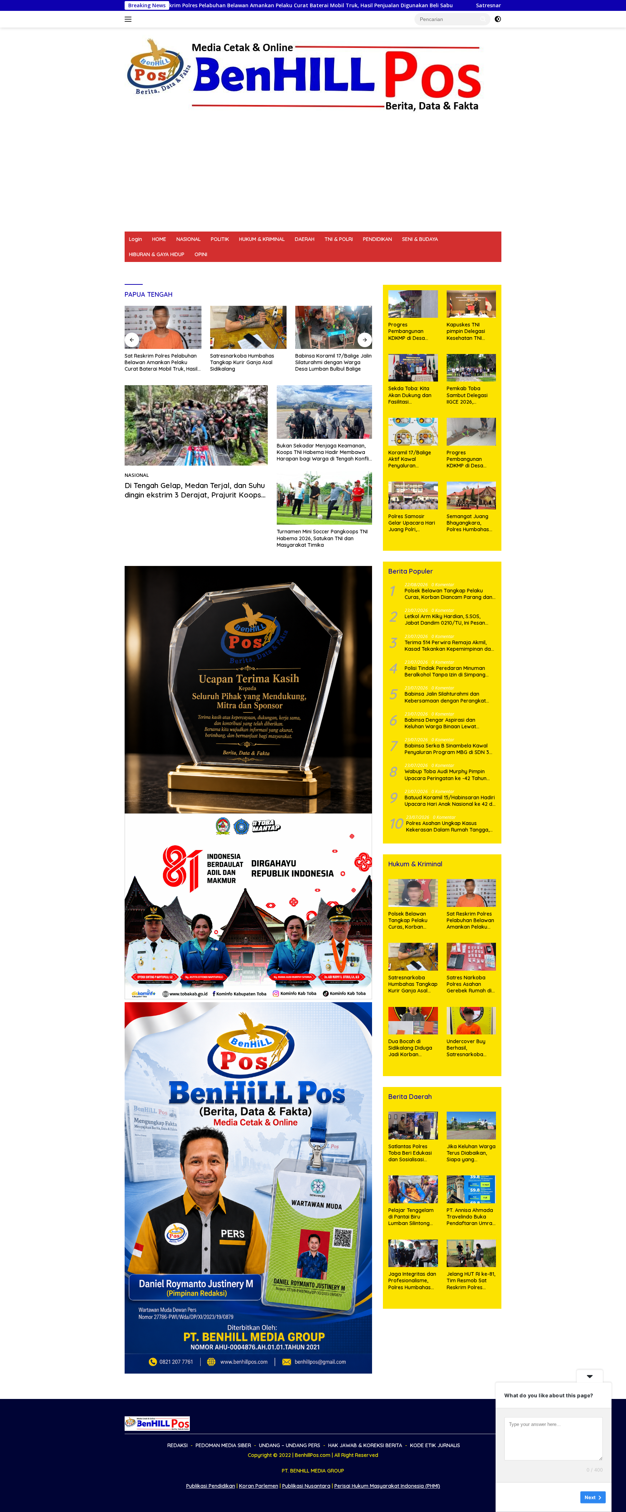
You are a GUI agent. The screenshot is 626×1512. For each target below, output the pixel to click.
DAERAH (304, 239)
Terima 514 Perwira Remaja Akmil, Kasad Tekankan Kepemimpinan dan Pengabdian (449, 645)
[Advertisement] (313, 177)
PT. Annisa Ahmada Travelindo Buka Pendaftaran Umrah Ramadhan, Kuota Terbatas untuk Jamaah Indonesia (471, 1217)
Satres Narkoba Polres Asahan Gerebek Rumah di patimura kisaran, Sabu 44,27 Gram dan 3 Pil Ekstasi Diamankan (469, 984)
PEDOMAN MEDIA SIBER (187, 269)
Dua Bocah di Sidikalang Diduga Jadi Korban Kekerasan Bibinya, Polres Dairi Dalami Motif (411, 1048)
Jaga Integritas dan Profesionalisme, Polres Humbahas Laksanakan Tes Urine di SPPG (412, 1281)
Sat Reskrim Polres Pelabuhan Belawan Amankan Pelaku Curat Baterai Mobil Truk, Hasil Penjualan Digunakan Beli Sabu (179, 5)
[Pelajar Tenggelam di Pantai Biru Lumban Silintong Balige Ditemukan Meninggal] (413, 1189)
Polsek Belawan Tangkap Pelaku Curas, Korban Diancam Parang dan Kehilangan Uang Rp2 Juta (448, 593)
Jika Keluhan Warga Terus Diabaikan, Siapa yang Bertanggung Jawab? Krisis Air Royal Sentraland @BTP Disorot (471, 1153)
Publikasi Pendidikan (210, 1486)
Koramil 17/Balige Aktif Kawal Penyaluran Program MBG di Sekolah (409, 459)
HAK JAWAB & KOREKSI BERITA (333, 269)
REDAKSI (139, 269)
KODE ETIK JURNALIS (405, 269)
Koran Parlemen (258, 1486)
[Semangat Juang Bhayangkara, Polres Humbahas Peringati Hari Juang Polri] (471, 495)
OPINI (201, 254)
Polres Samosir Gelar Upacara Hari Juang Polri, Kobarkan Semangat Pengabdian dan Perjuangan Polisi (411, 523)
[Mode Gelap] (497, 19)
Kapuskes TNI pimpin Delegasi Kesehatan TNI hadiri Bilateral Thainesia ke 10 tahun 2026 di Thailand (466, 331)
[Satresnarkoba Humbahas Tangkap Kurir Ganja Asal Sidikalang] (163, 327)
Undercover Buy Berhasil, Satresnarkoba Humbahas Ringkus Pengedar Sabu (470, 1048)
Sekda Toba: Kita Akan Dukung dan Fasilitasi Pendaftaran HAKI (409, 395)
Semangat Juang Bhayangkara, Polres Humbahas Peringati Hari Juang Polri (471, 523)
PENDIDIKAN (377, 239)
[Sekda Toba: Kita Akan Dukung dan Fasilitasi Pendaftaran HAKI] (413, 368)
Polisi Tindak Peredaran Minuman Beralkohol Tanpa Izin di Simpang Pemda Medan (445, 671)
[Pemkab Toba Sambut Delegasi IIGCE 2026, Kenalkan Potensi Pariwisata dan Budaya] (471, 368)
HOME (159, 239)
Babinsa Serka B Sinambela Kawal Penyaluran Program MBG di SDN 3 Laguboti (447, 748)
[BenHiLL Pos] (305, 74)
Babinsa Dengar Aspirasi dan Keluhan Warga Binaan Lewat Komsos (440, 723)
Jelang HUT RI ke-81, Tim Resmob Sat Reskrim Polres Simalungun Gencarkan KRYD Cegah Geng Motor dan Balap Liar (471, 1281)
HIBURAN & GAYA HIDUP (156, 254)
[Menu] (129, 19)
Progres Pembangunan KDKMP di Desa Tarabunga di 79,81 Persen (470, 459)
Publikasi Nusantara (306, 1486)
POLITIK (220, 239)
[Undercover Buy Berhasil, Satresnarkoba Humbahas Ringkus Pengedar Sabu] (471, 1021)
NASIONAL (188, 239)
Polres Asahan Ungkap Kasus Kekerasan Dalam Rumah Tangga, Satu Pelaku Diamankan (447, 826)
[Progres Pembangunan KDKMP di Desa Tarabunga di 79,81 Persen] (471, 432)
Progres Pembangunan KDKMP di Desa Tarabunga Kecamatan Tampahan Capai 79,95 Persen (409, 331)
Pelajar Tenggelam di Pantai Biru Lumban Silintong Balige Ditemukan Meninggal (411, 1217)
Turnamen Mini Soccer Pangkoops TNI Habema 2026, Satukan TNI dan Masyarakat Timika (322, 538)
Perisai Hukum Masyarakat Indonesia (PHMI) (387, 1486)
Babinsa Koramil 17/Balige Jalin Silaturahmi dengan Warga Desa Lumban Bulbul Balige (248, 362)
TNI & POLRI (339, 239)
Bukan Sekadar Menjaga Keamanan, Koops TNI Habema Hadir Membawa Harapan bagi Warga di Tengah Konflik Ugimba (324, 452)
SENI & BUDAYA (420, 239)
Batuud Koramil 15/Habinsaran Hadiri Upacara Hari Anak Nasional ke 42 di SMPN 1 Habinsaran (450, 800)
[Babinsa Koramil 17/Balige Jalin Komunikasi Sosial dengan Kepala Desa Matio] (333, 327)
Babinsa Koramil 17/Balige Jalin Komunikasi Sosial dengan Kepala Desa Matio (333, 362)
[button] (483, 19)
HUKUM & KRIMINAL (262, 239)
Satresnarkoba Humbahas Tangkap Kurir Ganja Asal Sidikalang (434, 5)
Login (135, 239)
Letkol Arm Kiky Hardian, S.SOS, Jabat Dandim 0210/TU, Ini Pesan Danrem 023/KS (445, 619)
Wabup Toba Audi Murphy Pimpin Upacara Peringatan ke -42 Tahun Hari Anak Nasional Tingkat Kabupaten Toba (446, 775)
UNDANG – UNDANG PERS (255, 269)
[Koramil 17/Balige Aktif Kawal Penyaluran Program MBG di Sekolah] (413, 432)
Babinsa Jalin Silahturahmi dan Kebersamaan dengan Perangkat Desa (445, 697)
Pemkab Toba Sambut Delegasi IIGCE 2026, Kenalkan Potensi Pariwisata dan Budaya (467, 395)
